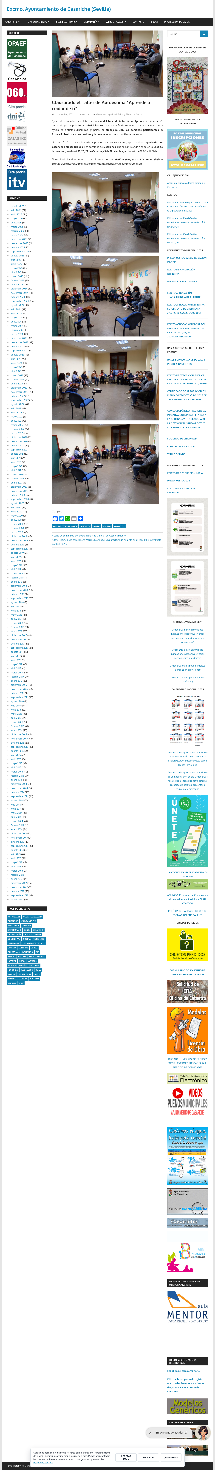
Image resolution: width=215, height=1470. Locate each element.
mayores (32, 961)
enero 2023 (17, 383)
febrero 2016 (17, 726)
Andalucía (36, 917)
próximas (34, 965)
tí (124, 526)
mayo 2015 (16, 763)
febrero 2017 (17, 676)
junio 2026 (16, 214)
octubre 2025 (18, 247)
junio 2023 (16, 362)
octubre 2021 (17, 445)
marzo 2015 (17, 771)
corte (41, 943)
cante (27, 930)
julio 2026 (16, 210)
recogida (13, 970)
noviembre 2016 (19, 689)
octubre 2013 (17, 841)
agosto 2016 (17, 701)
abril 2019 (16, 569)
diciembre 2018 (19, 585)
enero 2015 (17, 779)
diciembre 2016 (19, 684)
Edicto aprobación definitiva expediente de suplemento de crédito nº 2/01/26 (187, 222)
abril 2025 (16, 272)
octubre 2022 (18, 396)
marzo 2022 (17, 424)
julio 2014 (16, 804)
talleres (12, 979)
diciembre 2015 (19, 734)
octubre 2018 (17, 594)
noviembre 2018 (19, 590)
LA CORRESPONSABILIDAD (183, 872)
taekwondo (24, 974)
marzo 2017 (17, 672)
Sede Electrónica (66, 21)
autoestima (71, 526)
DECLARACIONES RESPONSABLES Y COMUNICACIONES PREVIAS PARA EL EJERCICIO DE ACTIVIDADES (188, 1063)
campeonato (14, 930)
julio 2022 (16, 408)
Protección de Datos (177, 21)
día (37, 952)
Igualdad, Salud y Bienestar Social (125, 114)
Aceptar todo (126, 1457)
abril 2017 (16, 668)
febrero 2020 (18, 528)
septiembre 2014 (19, 796)
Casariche (11, 21)
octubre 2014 (17, 792)
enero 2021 (16, 482)
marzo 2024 (17, 325)
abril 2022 (16, 420)
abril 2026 (16, 222)
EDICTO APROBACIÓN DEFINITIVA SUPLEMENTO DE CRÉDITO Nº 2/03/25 (185, 308)
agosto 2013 (17, 849)
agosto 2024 (17, 305)
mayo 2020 (17, 515)
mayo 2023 (17, 367)
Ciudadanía (90, 21)
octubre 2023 (18, 346)
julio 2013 (16, 854)
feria (31, 956)
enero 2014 (17, 829)
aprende (57, 526)
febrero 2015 (17, 775)
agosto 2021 (17, 453)
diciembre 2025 (19, 239)
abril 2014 (16, 816)
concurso (13, 943)
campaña (26, 925)
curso (34, 948)
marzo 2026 (17, 226)
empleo (11, 956)
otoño (23, 965)
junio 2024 (16, 313)
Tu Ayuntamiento (36, 21)
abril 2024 (16, 321)
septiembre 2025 (20, 251)
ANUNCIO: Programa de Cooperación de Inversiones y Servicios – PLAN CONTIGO (187, 899)
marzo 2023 (17, 375)
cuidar (96, 526)
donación (27, 952)
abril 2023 (16, 371)
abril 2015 (16, 767)
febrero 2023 (17, 379)
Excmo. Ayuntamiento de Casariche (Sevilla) (59, 9)
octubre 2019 (17, 544)
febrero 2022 (17, 429)
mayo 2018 (16, 614)
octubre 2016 (17, 693)
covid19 (12, 948)
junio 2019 (16, 561)
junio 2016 (16, 709)
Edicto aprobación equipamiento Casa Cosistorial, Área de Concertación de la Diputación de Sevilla (187, 206)
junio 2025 (16, 263)
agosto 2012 (17, 899)
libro (22, 961)
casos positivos (32, 934)
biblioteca (13, 925)
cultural (23, 948)
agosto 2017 (17, 651)
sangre (11, 974)
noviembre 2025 (19, 243)
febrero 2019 (17, 577)
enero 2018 (17, 631)
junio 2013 (16, 858)
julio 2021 (16, 457)
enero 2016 (17, 730)
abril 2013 (16, 866)
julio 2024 (16, 309)
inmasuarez (85, 114)
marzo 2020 (17, 523)
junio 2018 (16, 610)
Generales (101, 114)
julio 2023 (16, 358)
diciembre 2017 (19, 635)
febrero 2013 (17, 874)
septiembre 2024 (20, 301)
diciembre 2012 (19, 882)
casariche (85, 526)
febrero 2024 (18, 329)
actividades (14, 917)
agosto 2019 (17, 552)
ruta (38, 970)
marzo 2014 (17, 821)
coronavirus (29, 943)
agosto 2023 (17, 354)
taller (117, 526)
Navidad (12, 965)
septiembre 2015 (19, 746)
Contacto (138, 21)
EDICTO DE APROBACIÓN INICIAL (185, 473)
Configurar (171, 1457)
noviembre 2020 (19, 490)
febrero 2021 (17, 478)
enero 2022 (17, 433)
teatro (23, 979)
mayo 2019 (16, 565)
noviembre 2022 (19, 391)
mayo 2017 (16, 664)
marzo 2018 (17, 623)
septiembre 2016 (19, 697)
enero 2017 (16, 680)
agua (25, 917)
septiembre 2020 (20, 499)
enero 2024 (17, 334)
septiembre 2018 (19, 598)
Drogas (107, 526)
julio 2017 (16, 656)
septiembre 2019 (19, 548)
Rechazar (148, 1457)
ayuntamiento (28, 921)
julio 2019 (16, 557)
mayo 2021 (16, 466)
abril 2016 (16, 717)
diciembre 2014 (19, 783)
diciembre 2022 (19, 387)
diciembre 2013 (19, 833)
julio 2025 (16, 259)
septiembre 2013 (19, 845)
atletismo (13, 921)
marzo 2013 (17, 870)
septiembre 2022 (20, 400)
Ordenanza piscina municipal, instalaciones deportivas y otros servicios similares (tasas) (187, 654)
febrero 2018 (17, 627)
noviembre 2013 (19, 837)
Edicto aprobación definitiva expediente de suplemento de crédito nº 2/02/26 (187, 238)
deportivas (14, 952)
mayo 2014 (16, 812)
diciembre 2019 (19, 536)
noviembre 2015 (19, 738)
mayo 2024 (17, 317)
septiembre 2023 (20, 350)
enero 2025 (17, 284)
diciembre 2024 (19, 288)
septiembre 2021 (19, 449)
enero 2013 (16, 878)
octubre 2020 (18, 495)
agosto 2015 (17, 750)
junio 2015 (16, 759)
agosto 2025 (17, 255)
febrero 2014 (17, 825)
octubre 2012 (17, 891)
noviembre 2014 (19, 788)
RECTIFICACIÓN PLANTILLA (182, 281)
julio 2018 (16, 606)
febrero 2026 (18, 230)
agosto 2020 (17, 503)
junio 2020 (16, 511)
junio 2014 (16, 808)
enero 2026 (17, 234)
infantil (12, 961)
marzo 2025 (17, 276)
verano (12, 983)
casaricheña (14, 934)
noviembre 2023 (19, 342)
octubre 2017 (17, 643)
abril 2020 (16, 519)
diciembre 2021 (19, 437)
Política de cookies (43, 1462)
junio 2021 (16, 462)
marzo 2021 (17, 474)
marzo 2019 (17, 573)
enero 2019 (17, 581)
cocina (27, 939)
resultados (27, 970)
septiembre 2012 (19, 895)
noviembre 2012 (19, 887)
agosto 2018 (17, 602)
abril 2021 (16, 470)
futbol (41, 956)
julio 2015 (16, 755)
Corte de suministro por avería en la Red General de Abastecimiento (89, 535)
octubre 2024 (18, 296)
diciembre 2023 (19, 338)
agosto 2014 (17, 800)
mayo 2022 (17, 416)
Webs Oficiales (114, 21)
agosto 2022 (17, 404)
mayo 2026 (17, 218)
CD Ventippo (14, 939)
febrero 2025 (18, 280)
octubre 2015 (17, 742)
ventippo (34, 979)
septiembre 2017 (19, 647)
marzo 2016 (17, 722)
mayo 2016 (16, 713)
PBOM (154, 21)
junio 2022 (16, 412)
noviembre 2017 (19, 639)
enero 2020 (17, 532)
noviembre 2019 (19, 540)
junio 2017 (16, 660)
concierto (39, 939)
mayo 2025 (17, 268)
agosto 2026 (17, 206)
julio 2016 (16, 705)
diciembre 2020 (19, 486)
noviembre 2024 (19, 292)
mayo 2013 (16, 862)
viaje (21, 983)
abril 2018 (16, 618)
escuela (22, 956)
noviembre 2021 (19, 441)
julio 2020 (16, 507)
